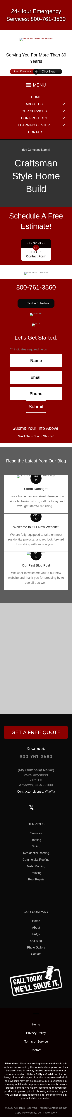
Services (36, 833)
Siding (36, 846)
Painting (36, 873)
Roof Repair (36, 879)
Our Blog (36, 940)
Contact (36, 954)
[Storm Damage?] (36, 494)
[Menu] (36, 1013)
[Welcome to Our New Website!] (36, 532)
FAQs (36, 934)
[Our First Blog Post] (36, 571)
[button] (36, 303)
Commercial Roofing (36, 859)
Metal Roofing (36, 866)
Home (36, 920)
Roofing (36, 839)
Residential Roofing (36, 853)
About (36, 927)
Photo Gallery (36, 947)
